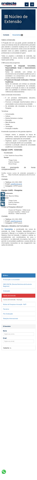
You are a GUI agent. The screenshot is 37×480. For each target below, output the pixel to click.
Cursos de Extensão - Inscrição (13, 299)
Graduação (6, 291)
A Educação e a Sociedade (11, 279)
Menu (6, 275)
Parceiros (6, 309)
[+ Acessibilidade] (2, 204)
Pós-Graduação (8, 314)
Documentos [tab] (17, 35)
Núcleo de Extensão (9, 295)
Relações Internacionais (10, 318)
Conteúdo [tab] (6, 35)
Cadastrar (6, 348)
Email (5, 338)
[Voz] (2, 199)
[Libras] (2, 194)
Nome (5, 331)
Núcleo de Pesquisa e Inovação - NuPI (14, 304)
